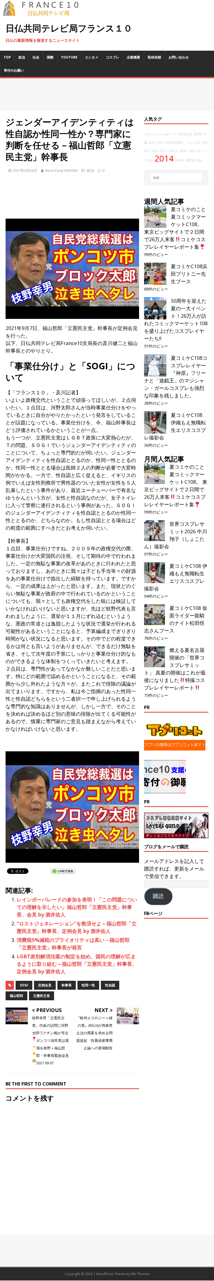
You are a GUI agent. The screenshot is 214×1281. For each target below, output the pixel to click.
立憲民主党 (41, 995)
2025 (155, 151)
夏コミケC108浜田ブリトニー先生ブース (189, 274)
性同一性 (88, 985)
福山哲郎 (16, 995)
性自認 (110, 985)
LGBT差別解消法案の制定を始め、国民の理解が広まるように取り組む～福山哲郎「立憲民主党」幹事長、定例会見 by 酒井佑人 (77, 964)
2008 (182, 151)
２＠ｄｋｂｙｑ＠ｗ (158, 134)
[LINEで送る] (63, 870)
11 (174, 134)
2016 (152, 143)
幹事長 (67, 985)
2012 (147, 151)
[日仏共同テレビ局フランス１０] (44, 12)
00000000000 (174, 143)
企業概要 (133, 57)
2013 (190, 160)
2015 (197, 134)
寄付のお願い (14, 70)
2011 (163, 151)
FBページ (153, 913)
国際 (50, 57)
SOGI (24, 985)
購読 (158, 896)
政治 (21, 57)
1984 (198, 160)
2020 (204, 143)
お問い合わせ (179, 57)
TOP (7, 57)
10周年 (179, 160)
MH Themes (140, 1274)
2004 (160, 143)
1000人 (173, 151)
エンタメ (91, 57)
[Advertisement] (107, 94)
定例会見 (45, 985)
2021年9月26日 (25, 170)
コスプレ (112, 57)
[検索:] (176, 177)
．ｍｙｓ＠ (192, 143)
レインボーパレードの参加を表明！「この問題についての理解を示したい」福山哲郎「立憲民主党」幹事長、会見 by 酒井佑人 (77, 907)
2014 (164, 158)
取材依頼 (154, 57)
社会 (36, 57)
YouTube (69, 57)
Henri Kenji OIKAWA (61, 170)
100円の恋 (185, 134)
